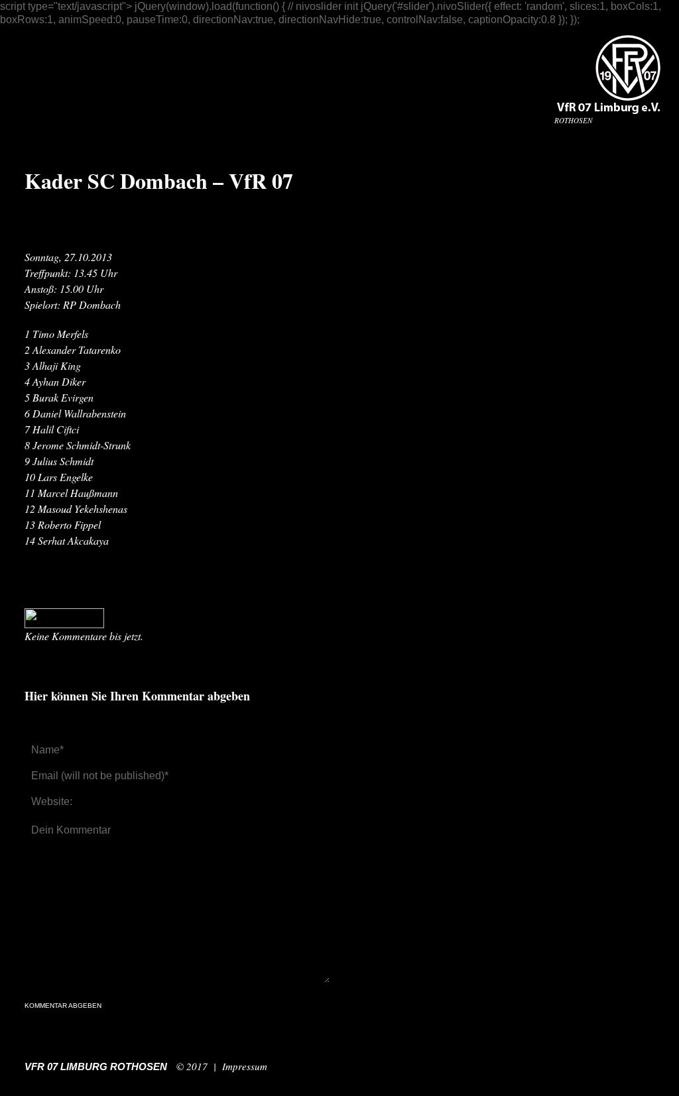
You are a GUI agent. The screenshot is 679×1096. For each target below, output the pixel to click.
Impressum (244, 1066)
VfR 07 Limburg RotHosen (96, 1066)
